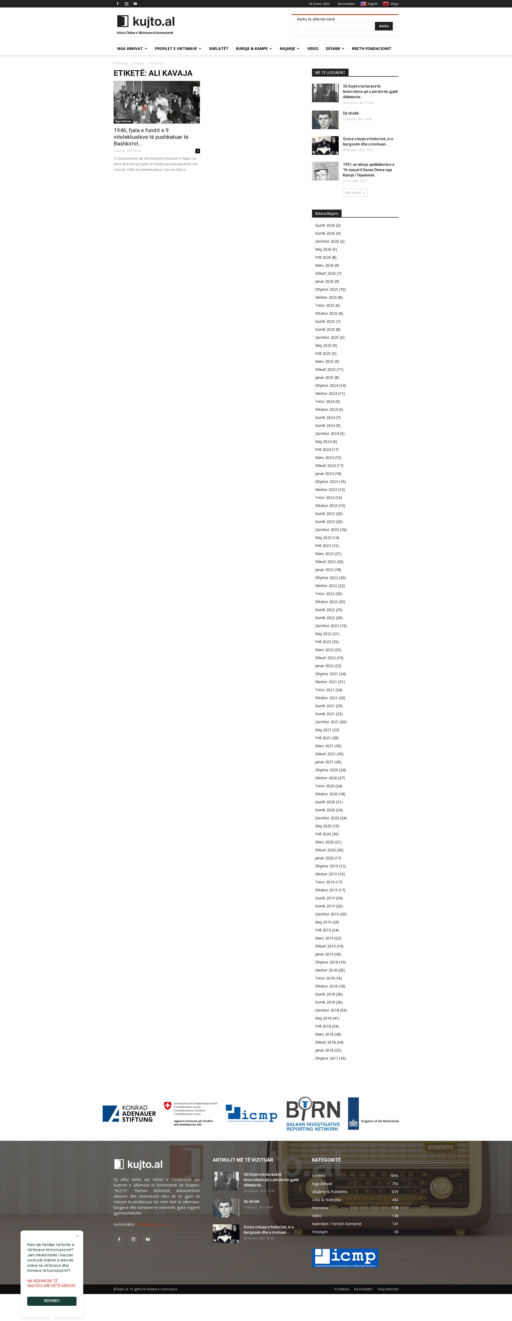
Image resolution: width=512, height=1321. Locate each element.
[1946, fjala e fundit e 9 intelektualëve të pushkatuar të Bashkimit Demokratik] (157, 102)
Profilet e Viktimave (176, 48)
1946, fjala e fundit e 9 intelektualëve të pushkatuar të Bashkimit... (151, 137)
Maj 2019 (323, 922)
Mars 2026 (324, 265)
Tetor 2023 (324, 497)
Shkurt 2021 (325, 753)
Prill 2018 (323, 1026)
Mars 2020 (324, 841)
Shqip (394, 4)
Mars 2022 (324, 649)
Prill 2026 (323, 257)
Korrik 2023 (325, 521)
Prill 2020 (323, 833)
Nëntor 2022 (326, 585)
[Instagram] (126, 3)
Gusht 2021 (325, 705)
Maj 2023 (323, 537)
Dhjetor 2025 (326, 289)
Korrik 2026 (325, 233)
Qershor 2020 (327, 817)
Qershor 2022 (327, 625)
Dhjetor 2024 (326, 385)
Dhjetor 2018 (326, 962)
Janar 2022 (324, 665)
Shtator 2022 (326, 601)
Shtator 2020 (326, 793)
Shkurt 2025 (325, 369)
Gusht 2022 (325, 609)
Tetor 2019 (324, 881)
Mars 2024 (324, 457)
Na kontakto (346, 4)
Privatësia (341, 1289)
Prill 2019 (323, 930)
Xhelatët (219, 48)
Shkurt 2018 (325, 1042)
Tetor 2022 (324, 593)
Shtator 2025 (326, 313)
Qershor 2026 (327, 241)
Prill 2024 (323, 449)
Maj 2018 (323, 1018)
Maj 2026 (323, 249)
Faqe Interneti (388, 1289)
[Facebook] (118, 3)
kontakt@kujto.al (150, 1224)
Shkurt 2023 (325, 561)
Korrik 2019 (325, 906)
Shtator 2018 (326, 986)
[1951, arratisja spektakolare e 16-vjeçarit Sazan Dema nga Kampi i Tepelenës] (325, 171)
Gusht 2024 (325, 417)
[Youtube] (135, 3)
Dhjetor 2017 (326, 1058)
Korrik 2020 (325, 809)
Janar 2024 (324, 473)
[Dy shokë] (325, 120)
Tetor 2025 (324, 305)
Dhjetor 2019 (326, 865)
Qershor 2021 (327, 721)
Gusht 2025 (325, 321)
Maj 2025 (323, 345)
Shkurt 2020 (325, 849)
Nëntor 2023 (326, 489)
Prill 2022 (323, 641)
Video (312, 48)
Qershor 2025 (327, 337)
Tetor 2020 (324, 785)
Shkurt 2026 (325, 273)
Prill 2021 (323, 737)
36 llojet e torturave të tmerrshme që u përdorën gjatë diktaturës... (370, 91)
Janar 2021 (324, 761)
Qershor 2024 (327, 433)
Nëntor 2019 (326, 873)
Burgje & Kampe (252, 48)
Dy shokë (351, 113)
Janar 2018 (324, 1050)
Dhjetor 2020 (326, 769)
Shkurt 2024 (325, 465)
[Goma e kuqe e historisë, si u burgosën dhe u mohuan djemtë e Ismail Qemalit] (325, 145)
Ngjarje (287, 48)
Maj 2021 (323, 729)
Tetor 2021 (324, 689)
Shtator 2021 (326, 697)
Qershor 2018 (327, 1010)
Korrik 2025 (325, 329)
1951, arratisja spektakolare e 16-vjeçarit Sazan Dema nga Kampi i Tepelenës (368, 169)
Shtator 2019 (326, 890)
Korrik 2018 (325, 1002)
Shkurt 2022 (325, 657)
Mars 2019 (324, 938)
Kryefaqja (121, 63)
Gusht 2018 (325, 994)
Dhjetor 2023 (326, 481)
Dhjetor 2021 (326, 673)
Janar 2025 (324, 377)
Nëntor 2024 (326, 393)
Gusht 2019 (325, 898)
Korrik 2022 (325, 617)
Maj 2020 (323, 825)
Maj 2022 (323, 633)
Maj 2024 (323, 441)
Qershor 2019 (327, 914)
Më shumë (353, 192)
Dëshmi (333, 48)
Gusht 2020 (325, 801)
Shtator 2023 (326, 505)
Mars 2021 (324, 745)
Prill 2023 (323, 545)
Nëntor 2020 (326, 777)
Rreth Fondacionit (371, 48)
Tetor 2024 (324, 401)
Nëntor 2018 (326, 970)
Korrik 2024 (325, 425)
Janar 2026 (324, 281)
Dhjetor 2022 (326, 577)
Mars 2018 (324, 1034)
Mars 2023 (324, 553)
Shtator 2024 (326, 409)
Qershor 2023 (327, 529)
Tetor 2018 (324, 978)
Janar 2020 (324, 857)
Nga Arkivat (130, 48)
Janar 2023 (324, 569)
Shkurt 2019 (325, 946)
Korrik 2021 (325, 713)
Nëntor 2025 (326, 297)
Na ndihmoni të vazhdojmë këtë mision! (51, 1284)
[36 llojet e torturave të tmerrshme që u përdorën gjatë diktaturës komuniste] (325, 93)
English (373, 4)
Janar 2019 (324, 954)
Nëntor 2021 (326, 681)
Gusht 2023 (325, 513)
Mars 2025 (324, 361)
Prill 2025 (323, 353)
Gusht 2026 (325, 225)
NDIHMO (51, 1301)
